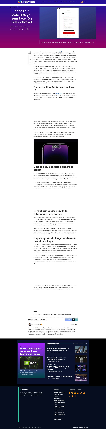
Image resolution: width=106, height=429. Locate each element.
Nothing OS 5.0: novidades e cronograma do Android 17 (56, 358)
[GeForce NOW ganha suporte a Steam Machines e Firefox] (31, 363)
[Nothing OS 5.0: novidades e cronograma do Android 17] (81, 359)
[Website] (73, 325)
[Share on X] (19, 29)
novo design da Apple (52, 314)
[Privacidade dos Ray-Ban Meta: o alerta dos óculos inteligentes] (81, 349)
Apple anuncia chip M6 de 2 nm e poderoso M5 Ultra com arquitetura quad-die (59, 367)
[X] (72, 393)
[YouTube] (75, 393)
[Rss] (72, 396)
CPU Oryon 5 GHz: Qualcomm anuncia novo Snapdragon (59, 377)
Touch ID (69, 314)
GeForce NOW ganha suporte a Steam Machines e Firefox (31, 351)
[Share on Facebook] (17, 29)
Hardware (50, 364)
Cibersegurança (51, 346)
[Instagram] (77, 325)
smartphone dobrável (62, 314)
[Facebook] (75, 325)
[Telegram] (70, 396)
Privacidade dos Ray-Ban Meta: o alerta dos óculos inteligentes (58, 349)
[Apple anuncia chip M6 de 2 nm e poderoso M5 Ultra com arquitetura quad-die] (81, 368)
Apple (12, 7)
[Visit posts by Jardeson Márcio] (30, 324)
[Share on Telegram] (24, 29)
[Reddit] (84, 393)
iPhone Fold (59, 93)
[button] (82, 1)
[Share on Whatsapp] (22, 29)
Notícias (17, 7)
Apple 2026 (40, 314)
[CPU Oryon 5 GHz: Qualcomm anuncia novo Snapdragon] (81, 377)
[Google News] (78, 393)
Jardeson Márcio (18, 26)
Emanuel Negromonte (53, 371)
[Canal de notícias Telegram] (75, 396)
